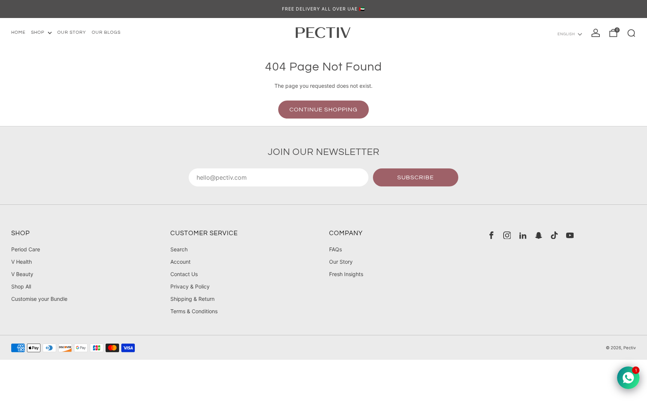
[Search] (631, 33)
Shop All (21, 286)
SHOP (38, 32)
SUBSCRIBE (415, 177)
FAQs (335, 249)
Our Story (341, 261)
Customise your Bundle (39, 299)
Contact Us (184, 274)
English (566, 34)
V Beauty (22, 274)
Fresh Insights (346, 274)
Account (180, 261)
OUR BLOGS (106, 32)
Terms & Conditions (194, 311)
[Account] (595, 33)
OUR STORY (71, 32)
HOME (18, 32)
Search (179, 249)
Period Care (25, 249)
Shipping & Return (192, 299)
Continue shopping (323, 110)
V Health (21, 261)
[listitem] (323, 9)
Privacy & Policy (190, 286)
